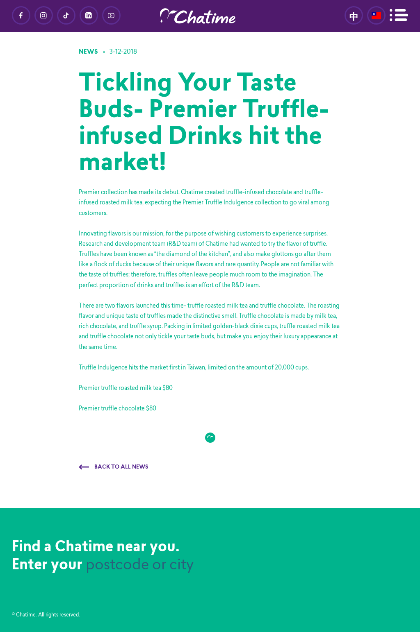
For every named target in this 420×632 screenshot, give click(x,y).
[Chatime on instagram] (43, 15)
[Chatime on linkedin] (89, 15)
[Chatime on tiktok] (66, 15)
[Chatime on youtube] (111, 15)
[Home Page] (210, 16)
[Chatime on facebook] (21, 15)
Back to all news (120, 467)
